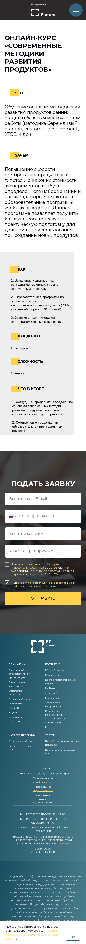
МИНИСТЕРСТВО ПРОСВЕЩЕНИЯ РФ (42, 814)
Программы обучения (22, 741)
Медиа (13, 712)
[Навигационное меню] (76, 10)
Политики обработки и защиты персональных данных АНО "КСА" (42, 572)
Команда (14, 707)
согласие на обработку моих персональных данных (37, 565)
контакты (43, 768)
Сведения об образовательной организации (19, 674)
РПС (47, 726)
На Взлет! (51, 688)
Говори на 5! (52, 697)
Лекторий (51, 693)
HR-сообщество (54, 670)
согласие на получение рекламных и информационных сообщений (43, 584)
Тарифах (64, 843)
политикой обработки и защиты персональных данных (34, 934)
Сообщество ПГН (55, 674)
